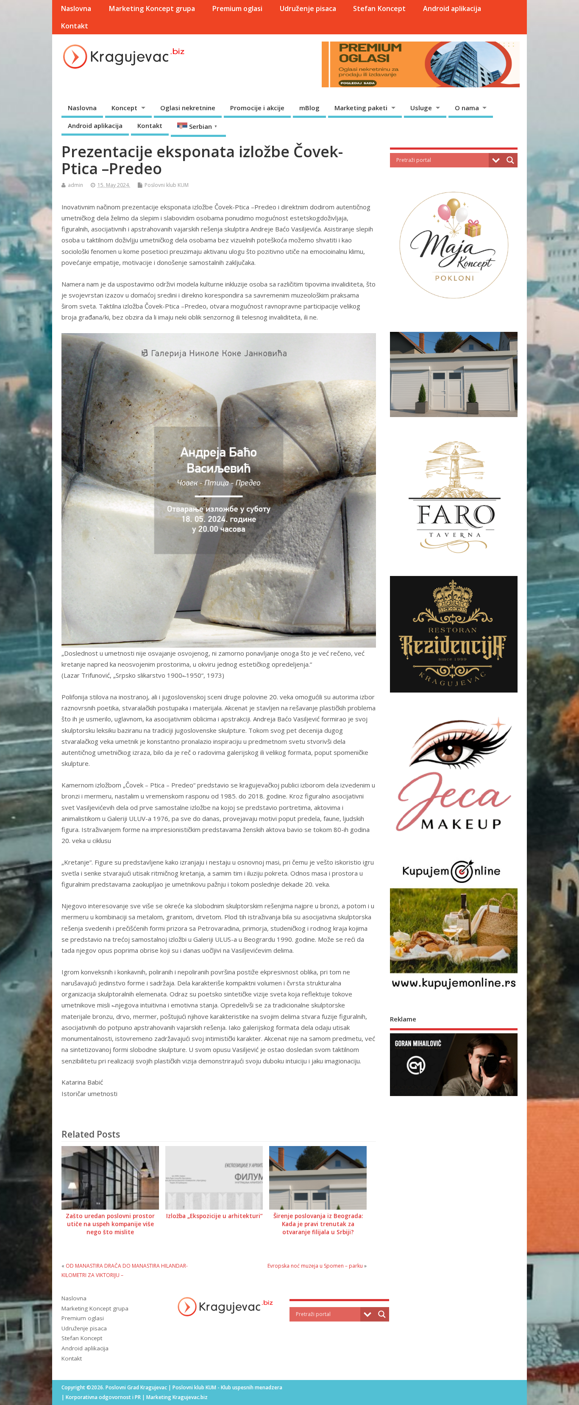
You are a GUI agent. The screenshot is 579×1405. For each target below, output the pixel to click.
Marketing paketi (360, 107)
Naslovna (76, 8)
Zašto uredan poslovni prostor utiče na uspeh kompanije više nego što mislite (110, 1224)
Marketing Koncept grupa (152, 8)
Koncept (124, 107)
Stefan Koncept (379, 8)
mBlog (309, 107)
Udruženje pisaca (308, 8)
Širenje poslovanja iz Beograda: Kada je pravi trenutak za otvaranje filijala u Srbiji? (318, 1224)
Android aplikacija (452, 8)
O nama (467, 107)
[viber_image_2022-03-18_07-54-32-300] (454, 1095)
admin (75, 185)
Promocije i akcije (257, 107)
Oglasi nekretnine (187, 107)
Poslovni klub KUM (167, 185)
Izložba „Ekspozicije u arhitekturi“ (214, 1216)
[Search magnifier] (510, 160)
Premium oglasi (237, 8)
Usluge (421, 107)
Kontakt (74, 26)
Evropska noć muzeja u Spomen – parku (315, 1265)
